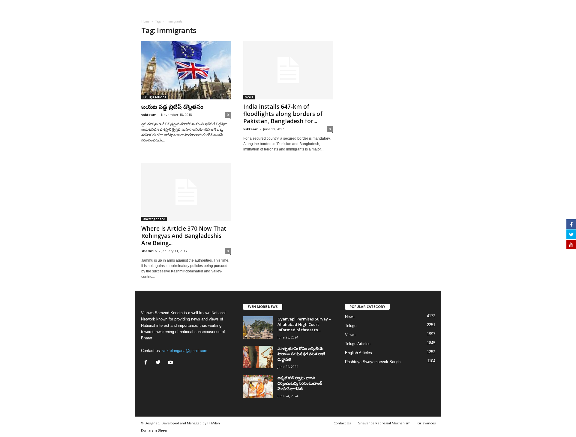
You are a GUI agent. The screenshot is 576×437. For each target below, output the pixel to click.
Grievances (426, 423)
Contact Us (342, 423)
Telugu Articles (154, 97)
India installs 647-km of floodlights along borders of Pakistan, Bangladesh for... (282, 114)
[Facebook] (147, 363)
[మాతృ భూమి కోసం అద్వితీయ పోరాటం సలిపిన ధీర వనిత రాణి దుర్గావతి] (258, 357)
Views (350, 334)
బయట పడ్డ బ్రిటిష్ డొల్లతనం (172, 107)
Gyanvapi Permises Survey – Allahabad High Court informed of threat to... (304, 324)
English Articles (358, 353)
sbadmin (149, 251)
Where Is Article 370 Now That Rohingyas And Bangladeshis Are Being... (183, 236)
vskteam (148, 114)
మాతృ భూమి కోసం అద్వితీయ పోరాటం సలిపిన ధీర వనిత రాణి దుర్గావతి (301, 354)
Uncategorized (154, 219)
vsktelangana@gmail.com (184, 350)
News (249, 97)
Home (145, 21)
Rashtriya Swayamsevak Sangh (372, 362)
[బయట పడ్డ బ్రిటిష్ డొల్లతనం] (186, 70)
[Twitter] (159, 363)
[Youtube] (171, 363)
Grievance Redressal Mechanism (384, 423)
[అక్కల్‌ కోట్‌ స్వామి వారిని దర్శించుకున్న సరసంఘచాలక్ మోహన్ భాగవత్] (258, 386)
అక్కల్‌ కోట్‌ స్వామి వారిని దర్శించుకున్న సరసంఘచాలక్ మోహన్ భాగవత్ (300, 383)
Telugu (350, 325)
